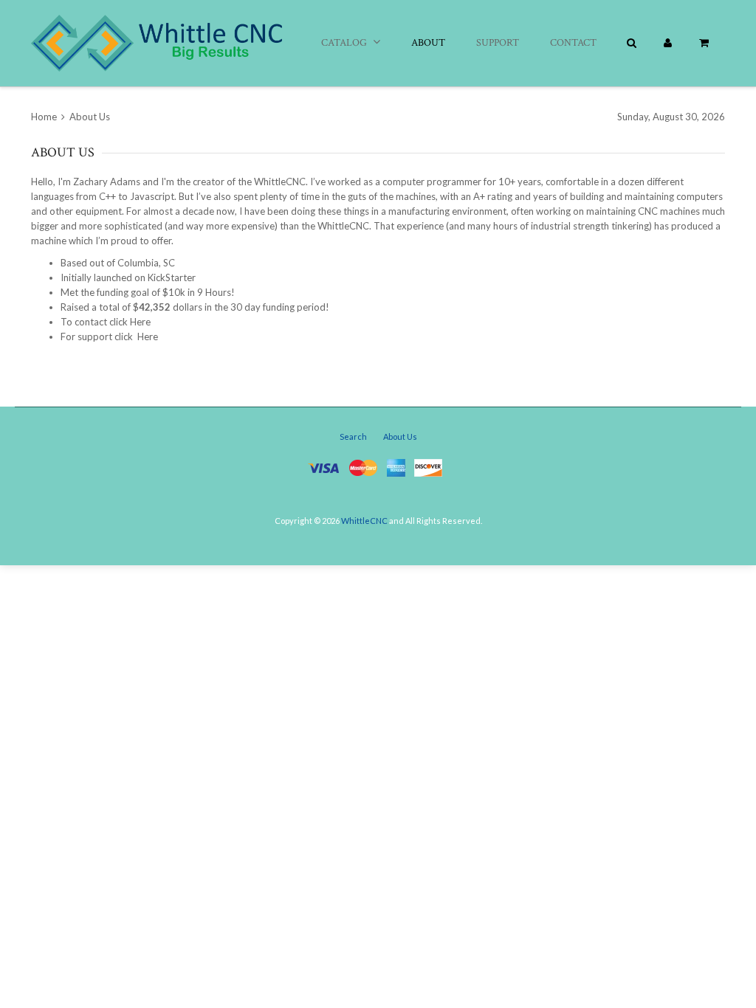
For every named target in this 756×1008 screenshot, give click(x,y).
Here (140, 322)
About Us (400, 436)
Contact (573, 42)
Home (45, 116)
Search (353, 436)
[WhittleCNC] (156, 43)
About (428, 42)
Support (497, 42)
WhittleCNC (364, 520)
